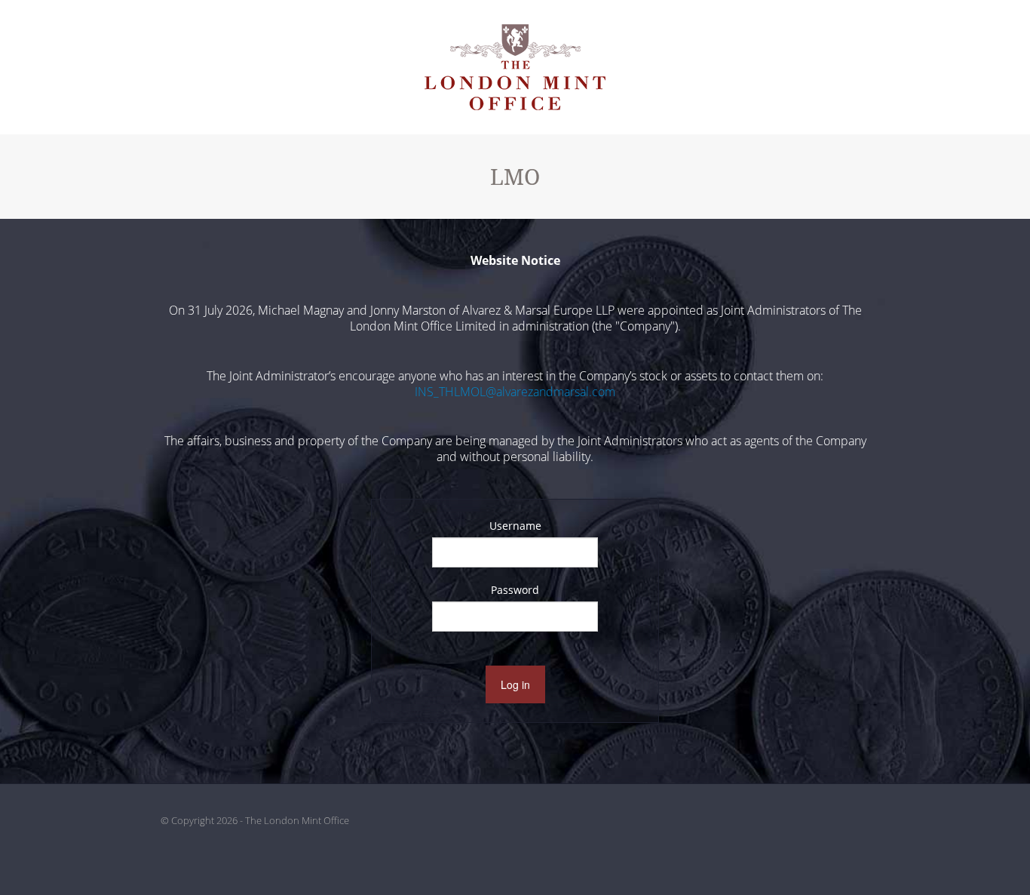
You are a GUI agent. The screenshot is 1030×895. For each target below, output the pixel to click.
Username (515, 525)
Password (515, 590)
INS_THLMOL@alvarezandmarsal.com (515, 391)
